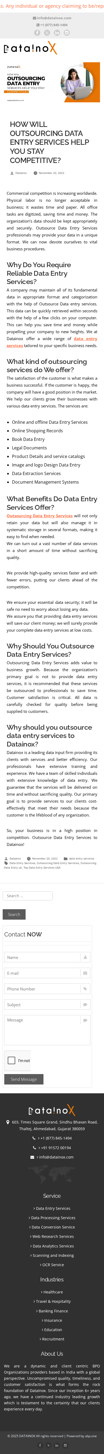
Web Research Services (53, 1236)
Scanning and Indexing (53, 1255)
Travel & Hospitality (53, 1301)
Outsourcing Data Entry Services (58, 863)
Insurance (53, 1320)
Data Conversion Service (53, 1227)
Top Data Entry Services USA (42, 867)
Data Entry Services (22, 863)
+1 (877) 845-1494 (53, 24)
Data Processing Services (53, 1217)
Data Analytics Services (53, 1246)
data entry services (81, 858)
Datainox (21, 172)
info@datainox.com (53, 17)
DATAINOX (27, 1436)
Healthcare (53, 1291)
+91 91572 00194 (56, 1147)
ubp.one (91, 1436)
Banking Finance (53, 1310)
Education (53, 1329)
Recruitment (53, 1339)
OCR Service (53, 1264)
